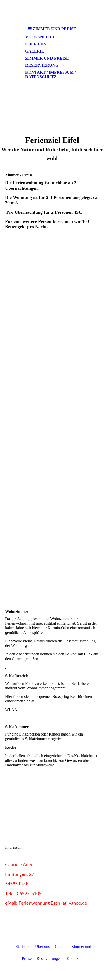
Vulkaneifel (40, 37)
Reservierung (41, 65)
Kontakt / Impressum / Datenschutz (50, 74)
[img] (52, 106)
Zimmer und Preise (47, 58)
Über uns (35, 44)
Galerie (34, 51)
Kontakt (73, 958)
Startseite (23, 946)
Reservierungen (49, 958)
